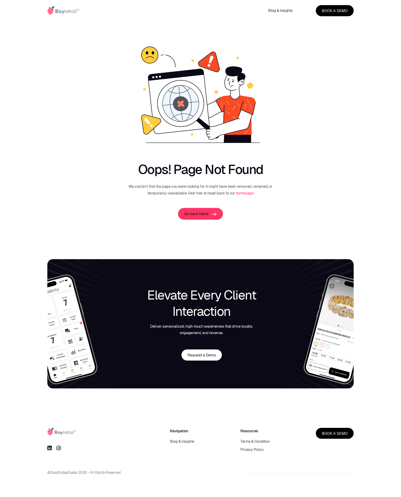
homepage (245, 193)
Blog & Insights (280, 10)
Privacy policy (252, 449)
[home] (63, 10)
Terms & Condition (255, 441)
